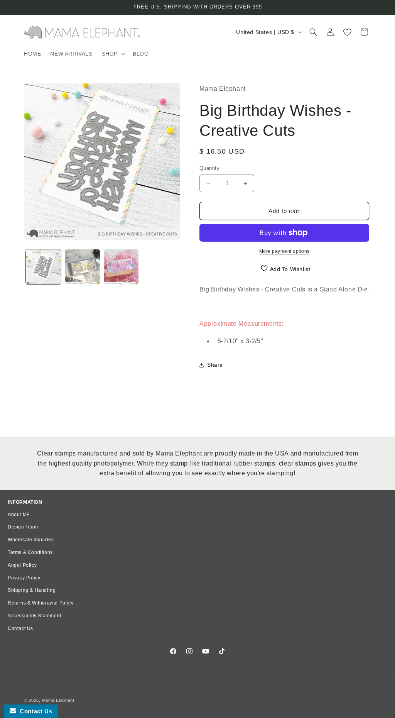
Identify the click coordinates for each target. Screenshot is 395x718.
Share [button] (215, 365)
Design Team (23, 527)
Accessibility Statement (34, 615)
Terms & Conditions (30, 552)
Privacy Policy (24, 578)
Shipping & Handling (32, 590)
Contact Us (20, 628)
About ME (19, 514)
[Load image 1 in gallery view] (43, 266)
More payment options (284, 251)
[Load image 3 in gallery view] (121, 266)
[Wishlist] (347, 32)
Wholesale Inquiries (31, 539)
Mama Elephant (58, 700)
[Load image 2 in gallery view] (82, 266)
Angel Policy (22, 565)
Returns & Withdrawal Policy (40, 603)
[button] (112, 54)
